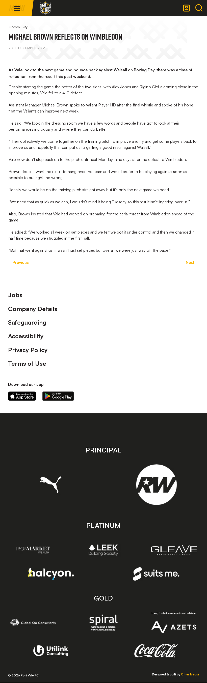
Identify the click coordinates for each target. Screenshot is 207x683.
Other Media (190, 674)
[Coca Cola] (156, 650)
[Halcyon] (51, 574)
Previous (21, 262)
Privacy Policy (28, 350)
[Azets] (173, 622)
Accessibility (26, 336)
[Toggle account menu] (186, 8)
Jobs (15, 295)
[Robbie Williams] (156, 484)
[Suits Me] (156, 574)
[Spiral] (103, 622)
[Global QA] (33, 622)
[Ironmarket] (33, 550)
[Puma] (51, 485)
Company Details (32, 308)
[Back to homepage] (45, 8)
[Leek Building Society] (103, 550)
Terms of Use (27, 363)
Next (190, 262)
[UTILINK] (51, 651)
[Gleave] (173, 550)
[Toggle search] (199, 8)
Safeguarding (27, 322)
